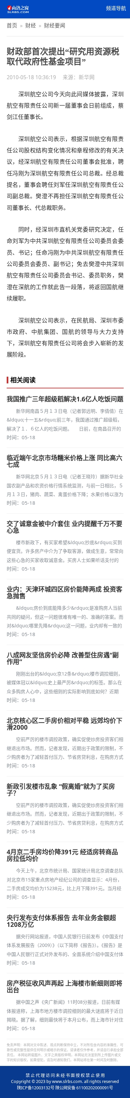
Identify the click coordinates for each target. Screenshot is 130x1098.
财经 (30, 25)
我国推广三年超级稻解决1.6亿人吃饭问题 (65, 399)
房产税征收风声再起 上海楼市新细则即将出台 (64, 986)
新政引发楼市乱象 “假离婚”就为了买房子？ (61, 790)
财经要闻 (54, 25)
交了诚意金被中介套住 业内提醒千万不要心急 (64, 527)
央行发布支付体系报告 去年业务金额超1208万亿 (61, 921)
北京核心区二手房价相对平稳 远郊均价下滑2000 (64, 724)
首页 (12, 25)
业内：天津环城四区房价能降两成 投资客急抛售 (64, 592)
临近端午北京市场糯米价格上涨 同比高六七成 (64, 461)
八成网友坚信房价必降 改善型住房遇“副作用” (63, 658)
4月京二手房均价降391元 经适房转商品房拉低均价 (62, 855)
